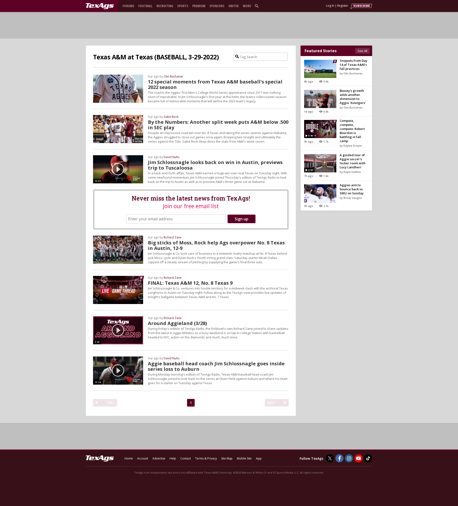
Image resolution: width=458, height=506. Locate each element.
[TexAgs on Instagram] (349, 458)
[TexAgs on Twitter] (330, 458)
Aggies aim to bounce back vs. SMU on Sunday (352, 189)
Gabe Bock (171, 117)
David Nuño (172, 157)
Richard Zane (173, 237)
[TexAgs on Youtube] (358, 458)
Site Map (227, 458)
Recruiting (164, 6)
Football (145, 6)
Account (142, 458)
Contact (185, 458)
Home (129, 458)
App (259, 458)
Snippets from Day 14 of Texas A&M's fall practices (353, 64)
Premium (198, 6)
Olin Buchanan (173, 76)
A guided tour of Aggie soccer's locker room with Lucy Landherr (352, 161)
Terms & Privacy (206, 458)
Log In (330, 6)
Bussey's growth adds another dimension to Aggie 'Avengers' (353, 96)
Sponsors (216, 6)
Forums (128, 6)
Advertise (158, 458)
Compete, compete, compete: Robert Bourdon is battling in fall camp (352, 131)
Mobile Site (244, 458)
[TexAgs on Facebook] (339, 458)
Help (173, 458)
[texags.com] (100, 6)
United (234, 6)
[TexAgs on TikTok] (368, 458)
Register (342, 6)
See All (362, 51)
